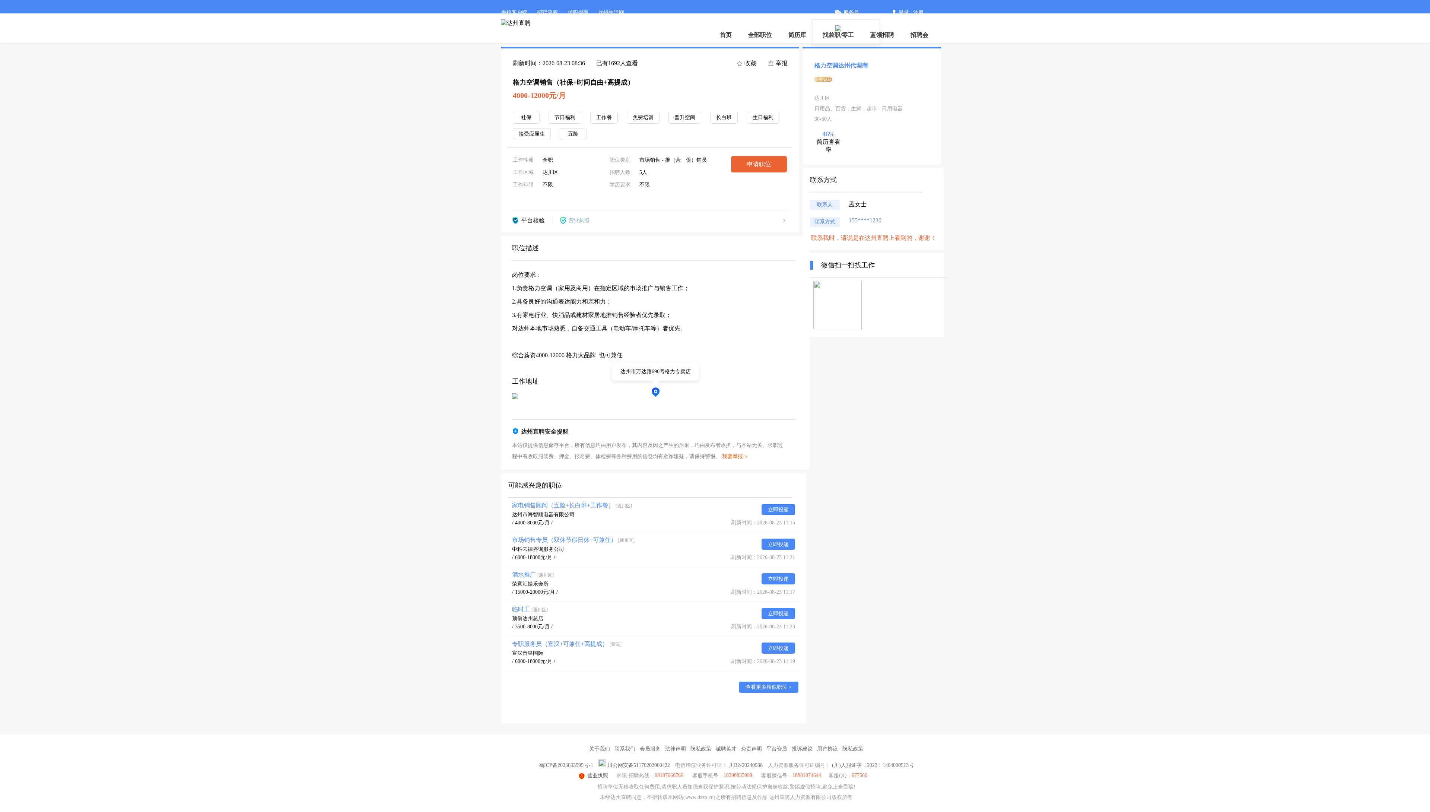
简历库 (797, 35)
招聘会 (919, 35)
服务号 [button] (851, 12)
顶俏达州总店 (527, 618)
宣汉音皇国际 (527, 653)
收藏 (749, 63)
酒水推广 (533, 574)
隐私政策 (700, 749)
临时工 (530, 609)
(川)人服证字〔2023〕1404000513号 (873, 765)
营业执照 (597, 775)
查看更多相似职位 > (769, 687)
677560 (859, 775)
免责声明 (751, 749)
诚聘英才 (726, 749)
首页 (726, 35)
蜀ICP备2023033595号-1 (566, 765)
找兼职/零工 (838, 35)
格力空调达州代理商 (841, 65)
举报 (781, 63)
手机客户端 (514, 12)
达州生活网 (611, 12)
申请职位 (759, 164)
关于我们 (599, 749)
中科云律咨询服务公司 (538, 549)
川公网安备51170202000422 (638, 765)
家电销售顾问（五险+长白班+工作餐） (572, 505)
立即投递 (778, 510)
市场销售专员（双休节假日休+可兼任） (573, 540)
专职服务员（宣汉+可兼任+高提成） (567, 644)
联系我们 (624, 749)
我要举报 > (734, 456)
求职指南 (578, 12)
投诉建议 (802, 749)
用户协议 (827, 749)
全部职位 (760, 35)
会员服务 (650, 749)
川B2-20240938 (746, 765)
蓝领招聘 (882, 35)
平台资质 (776, 749)
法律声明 (675, 749)
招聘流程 (547, 12)
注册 (918, 12)
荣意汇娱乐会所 (530, 584)
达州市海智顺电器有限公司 (543, 514)
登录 (904, 12)
